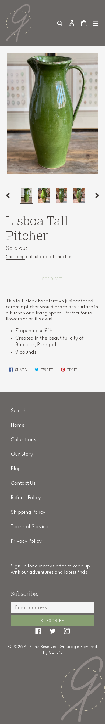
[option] (27, 195)
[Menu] (96, 23)
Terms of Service (29, 526)
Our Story (22, 454)
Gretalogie (69, 647)
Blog (16, 468)
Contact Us (23, 483)
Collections (23, 439)
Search (19, 410)
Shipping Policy (28, 512)
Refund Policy (26, 497)
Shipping (15, 257)
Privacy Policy (26, 541)
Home (17, 425)
